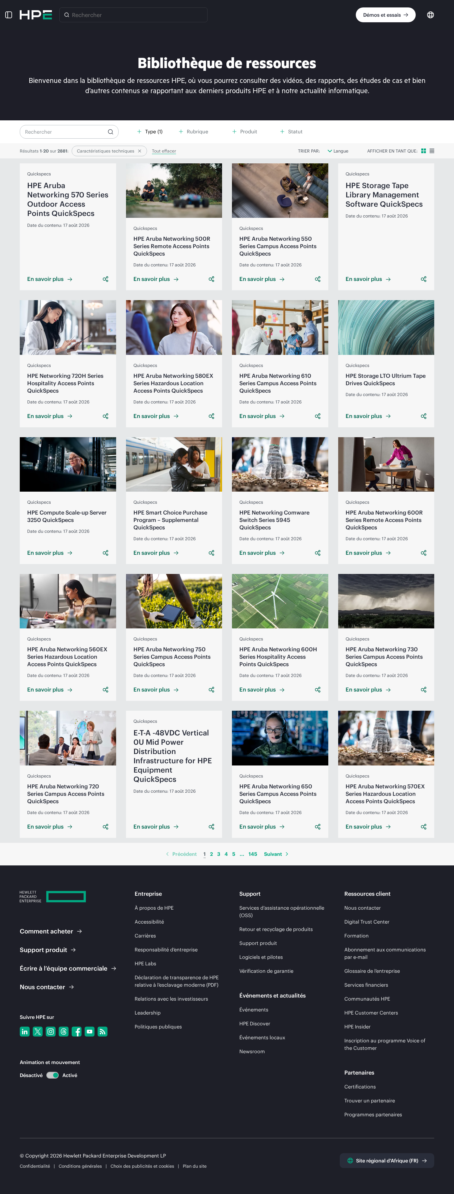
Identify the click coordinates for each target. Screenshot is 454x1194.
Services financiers (366, 985)
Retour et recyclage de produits (276, 929)
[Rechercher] (66, 15)
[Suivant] (287, 854)
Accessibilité (149, 922)
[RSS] (102, 1032)
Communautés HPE (367, 999)
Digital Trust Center (366, 922)
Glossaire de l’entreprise (372, 971)
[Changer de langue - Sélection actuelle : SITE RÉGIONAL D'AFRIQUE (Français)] (430, 14)
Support (43, 950)
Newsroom (252, 1051)
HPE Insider (357, 1027)
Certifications (360, 1087)
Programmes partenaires (373, 1114)
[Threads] (64, 1032)
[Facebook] (77, 1032)
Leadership (148, 1013)
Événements (253, 1009)
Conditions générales (80, 1166)
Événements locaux (262, 1037)
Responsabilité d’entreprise (166, 949)
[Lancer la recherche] (110, 131)
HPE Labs (145, 963)
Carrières (145, 936)
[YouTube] (90, 1032)
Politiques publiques (158, 1027)
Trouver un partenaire (369, 1100)
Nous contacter (362, 908)
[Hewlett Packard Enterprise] (36, 14)
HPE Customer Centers (371, 1013)
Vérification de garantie (266, 971)
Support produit (258, 943)
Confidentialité (35, 1166)
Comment (46, 931)
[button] (8, 14)
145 (253, 854)
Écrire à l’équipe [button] (63, 968)
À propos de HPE (154, 908)
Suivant (273, 854)
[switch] (49, 1075)
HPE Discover (254, 1023)
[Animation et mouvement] (52, 1075)
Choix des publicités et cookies (142, 1166)
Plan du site (195, 1166)
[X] (38, 1032)
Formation (356, 936)
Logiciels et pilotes (261, 957)
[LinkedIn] (25, 1032)
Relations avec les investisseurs (171, 999)
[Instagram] (51, 1032)
